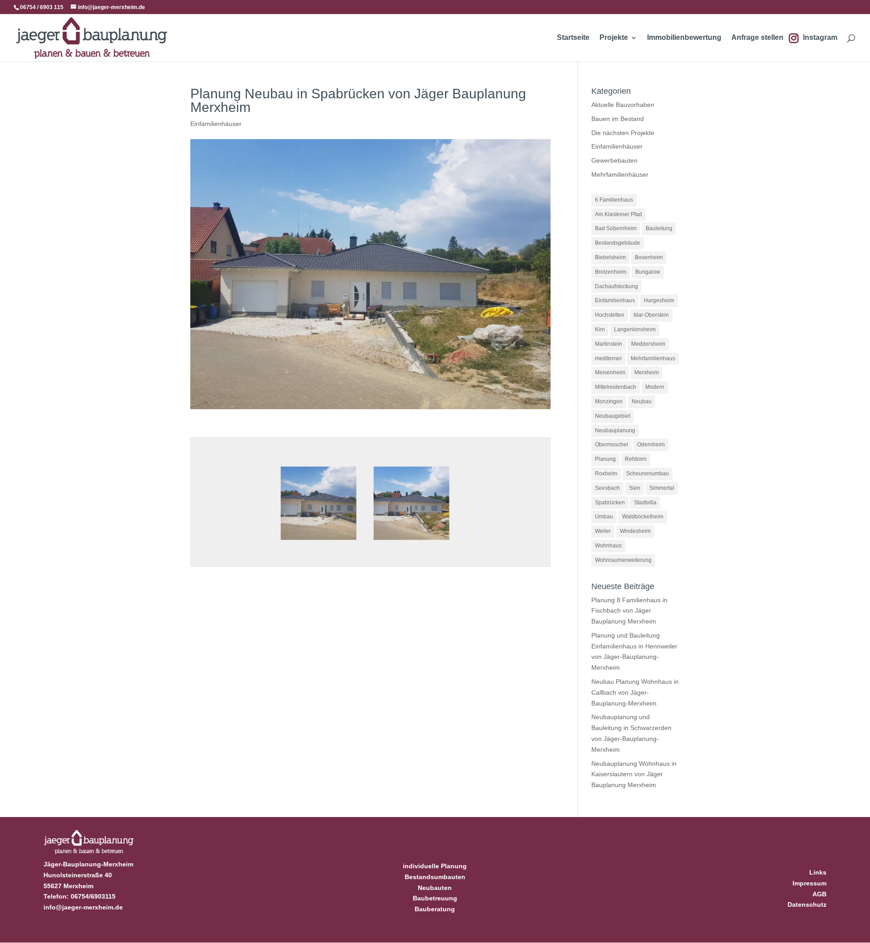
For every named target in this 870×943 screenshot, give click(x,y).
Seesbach (607, 488)
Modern (654, 387)
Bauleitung (659, 228)
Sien (634, 488)
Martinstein (608, 344)
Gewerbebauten (614, 160)
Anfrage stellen (757, 37)
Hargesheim (659, 300)
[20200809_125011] (411, 542)
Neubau (642, 401)
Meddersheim (648, 344)
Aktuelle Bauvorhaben (622, 104)
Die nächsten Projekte (622, 132)
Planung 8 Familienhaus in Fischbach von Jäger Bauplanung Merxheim (629, 610)
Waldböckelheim (642, 516)
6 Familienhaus (614, 200)
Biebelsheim (610, 257)
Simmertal (661, 488)
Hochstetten (609, 315)
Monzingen (609, 401)
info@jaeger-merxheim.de (83, 907)
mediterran (608, 358)
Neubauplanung (615, 430)
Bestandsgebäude (617, 243)
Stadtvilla (645, 502)
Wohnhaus (608, 545)
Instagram (820, 37)
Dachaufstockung (616, 286)
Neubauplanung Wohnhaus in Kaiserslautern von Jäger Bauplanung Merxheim (634, 774)
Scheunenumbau (647, 473)
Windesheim (635, 531)
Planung (605, 459)
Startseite (573, 37)
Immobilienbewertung (684, 37)
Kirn (600, 329)
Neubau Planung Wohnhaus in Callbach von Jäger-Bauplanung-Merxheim (635, 692)
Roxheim (606, 473)
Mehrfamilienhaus (653, 358)
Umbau (604, 516)
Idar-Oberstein (651, 315)
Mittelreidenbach (615, 387)
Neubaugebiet (612, 416)
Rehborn (636, 459)
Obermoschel (611, 444)
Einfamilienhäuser (216, 123)
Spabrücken (610, 502)
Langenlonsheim (635, 329)
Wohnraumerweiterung (623, 560)
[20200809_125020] (318, 542)
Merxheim (646, 372)
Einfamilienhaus (615, 300)
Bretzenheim (610, 272)
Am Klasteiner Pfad (618, 214)
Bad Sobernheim (616, 228)
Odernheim (651, 444)
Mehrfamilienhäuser (619, 174)
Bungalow (647, 272)
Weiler (603, 531)
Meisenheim (610, 372)
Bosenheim (649, 257)
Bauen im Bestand (617, 118)
